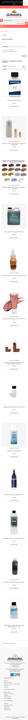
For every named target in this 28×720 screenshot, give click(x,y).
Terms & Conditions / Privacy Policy (12, 683)
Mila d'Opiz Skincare (8, 705)
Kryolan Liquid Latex (14, 451)
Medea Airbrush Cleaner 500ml (14, 538)
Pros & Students (7, 698)
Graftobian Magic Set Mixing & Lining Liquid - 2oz (14, 626)
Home (2, 31)
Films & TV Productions (9, 693)
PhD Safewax (7, 706)
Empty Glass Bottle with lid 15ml (14, 407)
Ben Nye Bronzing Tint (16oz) (14, 232)
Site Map (6, 687)
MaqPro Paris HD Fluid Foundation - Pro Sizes (14, 144)
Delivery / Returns (8, 682)
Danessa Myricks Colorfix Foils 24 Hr (14, 319)
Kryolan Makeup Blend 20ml (14, 494)
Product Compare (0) (11, 66)
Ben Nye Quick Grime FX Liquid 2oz (14, 275)
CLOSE (25, 2)
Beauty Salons (7, 692)
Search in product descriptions (10, 51)
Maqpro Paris (7, 708)
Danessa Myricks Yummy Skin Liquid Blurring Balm (14, 363)
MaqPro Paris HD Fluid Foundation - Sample (14, 188)
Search (6, 31)
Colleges (6, 695)
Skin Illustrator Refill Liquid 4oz (14, 582)
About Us (6, 680)
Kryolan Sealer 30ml (14, 100)
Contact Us (6, 685)
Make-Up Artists (7, 696)
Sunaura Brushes (7, 709)
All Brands (6, 703)
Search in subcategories (8, 49)
